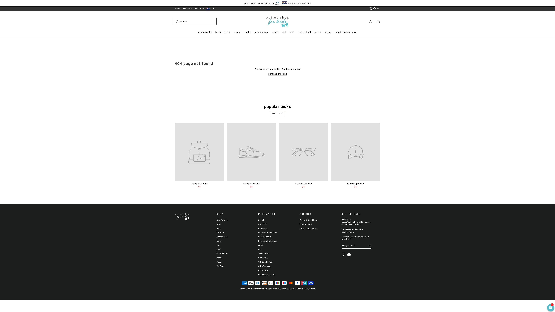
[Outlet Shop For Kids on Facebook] (349, 254)
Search (261, 220)
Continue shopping (277, 74)
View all (277, 113)
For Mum (220, 233)
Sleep (275, 32)
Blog (260, 249)
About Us (262, 224)
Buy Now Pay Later (266, 274)
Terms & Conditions (308, 220)
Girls (227, 32)
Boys (218, 32)
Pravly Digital (309, 289)
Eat (284, 32)
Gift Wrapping (264, 266)
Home (177, 9)
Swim (318, 32)
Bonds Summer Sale (346, 32)
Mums (237, 32)
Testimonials (264, 253)
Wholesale (187, 9)
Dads (247, 32)
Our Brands (263, 270)
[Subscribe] (369, 245)
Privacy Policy (306, 224)
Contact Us (199, 9)
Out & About (305, 32)
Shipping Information (267, 233)
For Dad (220, 266)
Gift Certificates (265, 262)
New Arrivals (204, 32)
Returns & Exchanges (267, 241)
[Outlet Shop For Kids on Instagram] (343, 254)
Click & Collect (264, 237)
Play (292, 32)
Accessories (261, 32)
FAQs (260, 245)
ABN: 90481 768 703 (309, 228)
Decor (328, 32)
